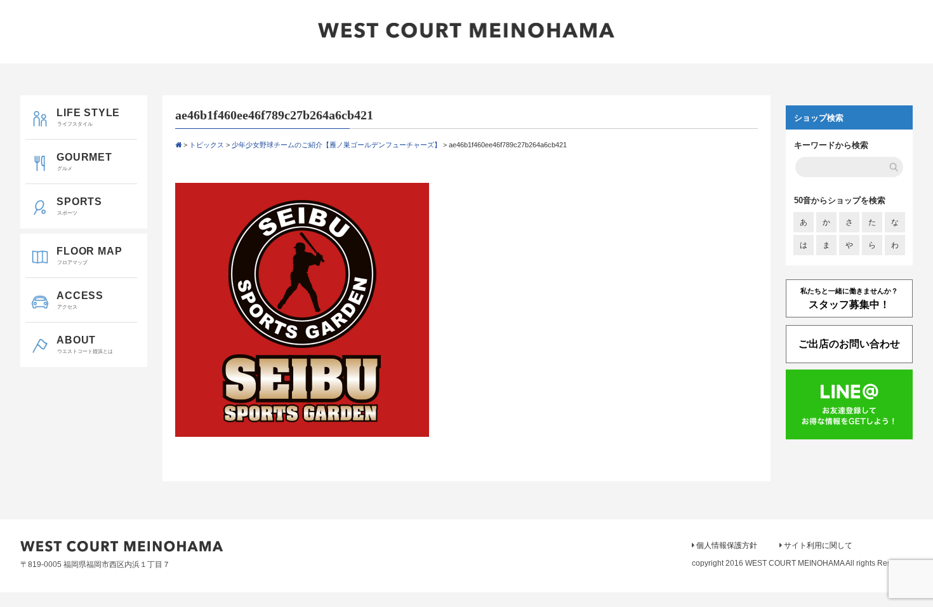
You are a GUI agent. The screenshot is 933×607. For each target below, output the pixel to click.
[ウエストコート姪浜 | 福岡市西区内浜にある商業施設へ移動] (178, 145)
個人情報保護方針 (726, 545)
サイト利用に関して (818, 545)
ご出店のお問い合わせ (849, 343)
